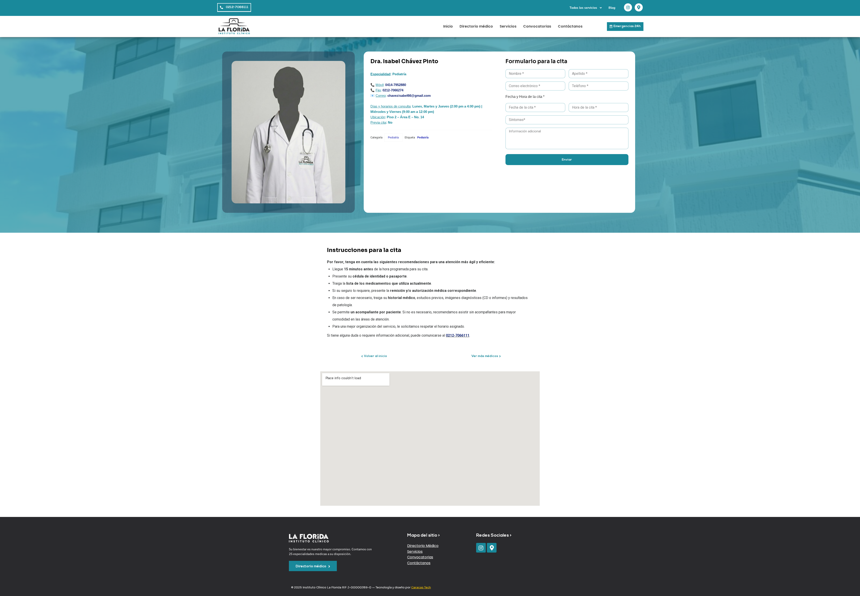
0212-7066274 (392, 90)
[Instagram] (628, 7)
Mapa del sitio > (423, 535)
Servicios (508, 26)
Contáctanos (570, 26)
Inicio (448, 26)
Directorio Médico (423, 545)
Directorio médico (476, 26)
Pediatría (393, 137)
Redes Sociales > (494, 535)
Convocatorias (537, 26)
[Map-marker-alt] (639, 7)
